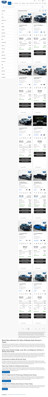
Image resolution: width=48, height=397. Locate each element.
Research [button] (36, 3)
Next (36, 328)
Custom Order (16, 3)
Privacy (19, 394)
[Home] (7, 3)
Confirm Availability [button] (25, 53)
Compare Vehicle (23, 112)
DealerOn (14, 394)
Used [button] (20, 3)
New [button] (12, 3)
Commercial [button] (23, 3)
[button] (31, 18)
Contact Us (5, 389)
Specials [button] (9, 3)
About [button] (40, 3)
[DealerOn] (4, 394)
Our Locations (44, 3)
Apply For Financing (6, 381)
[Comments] (30, 35)
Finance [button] (27, 3)
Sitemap (17, 394)
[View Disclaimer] (27, 35)
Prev (26, 328)
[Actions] (30, 26)
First (23, 328)
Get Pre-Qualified (25, 56)
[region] (25, 47)
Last (39, 328)
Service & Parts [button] (32, 3)
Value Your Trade (6, 372)
